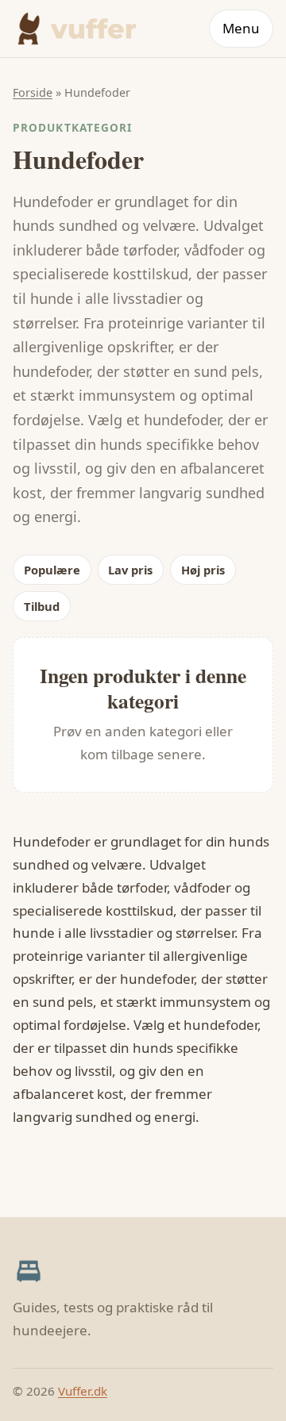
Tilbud (42, 606)
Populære (52, 570)
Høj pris (203, 570)
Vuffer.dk (82, 1391)
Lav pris (130, 570)
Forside (32, 92)
